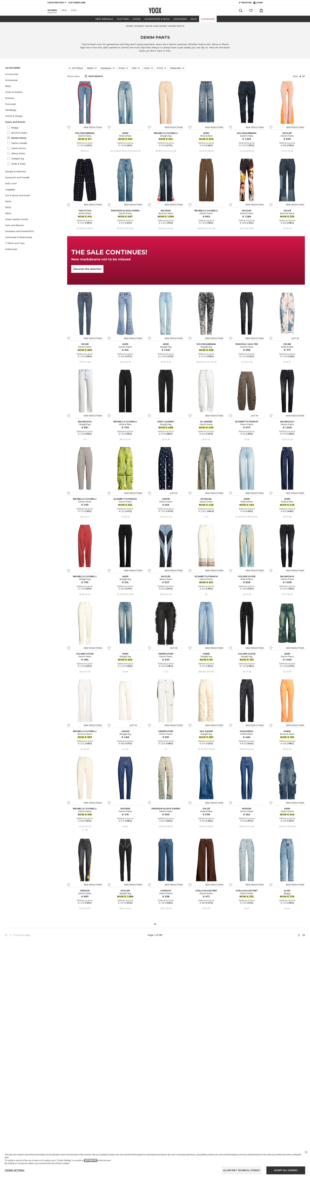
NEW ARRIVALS (104, 19)
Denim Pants (18, 138)
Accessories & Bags (157, 19)
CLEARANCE (208, 19)
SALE (193, 19)
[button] (34, 74)
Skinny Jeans (18, 153)
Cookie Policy (91, 1160)
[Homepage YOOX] (155, 10)
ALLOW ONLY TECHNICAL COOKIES (241, 1170)
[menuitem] (52, 10)
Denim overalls (19, 143)
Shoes (137, 19)
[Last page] (302, 935)
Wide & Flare (18, 163)
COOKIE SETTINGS (14, 1170)
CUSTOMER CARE (76, 2)
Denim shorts (18, 148)
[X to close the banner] (306, 1152)
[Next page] (288, 935)
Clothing (123, 19)
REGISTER (247, 2)
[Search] (240, 10)
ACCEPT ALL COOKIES (286, 1170)
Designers (180, 19)
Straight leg (17, 158)
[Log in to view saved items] (251, 10)
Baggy (14, 127)
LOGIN (258, 3)
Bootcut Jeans (19, 132)
